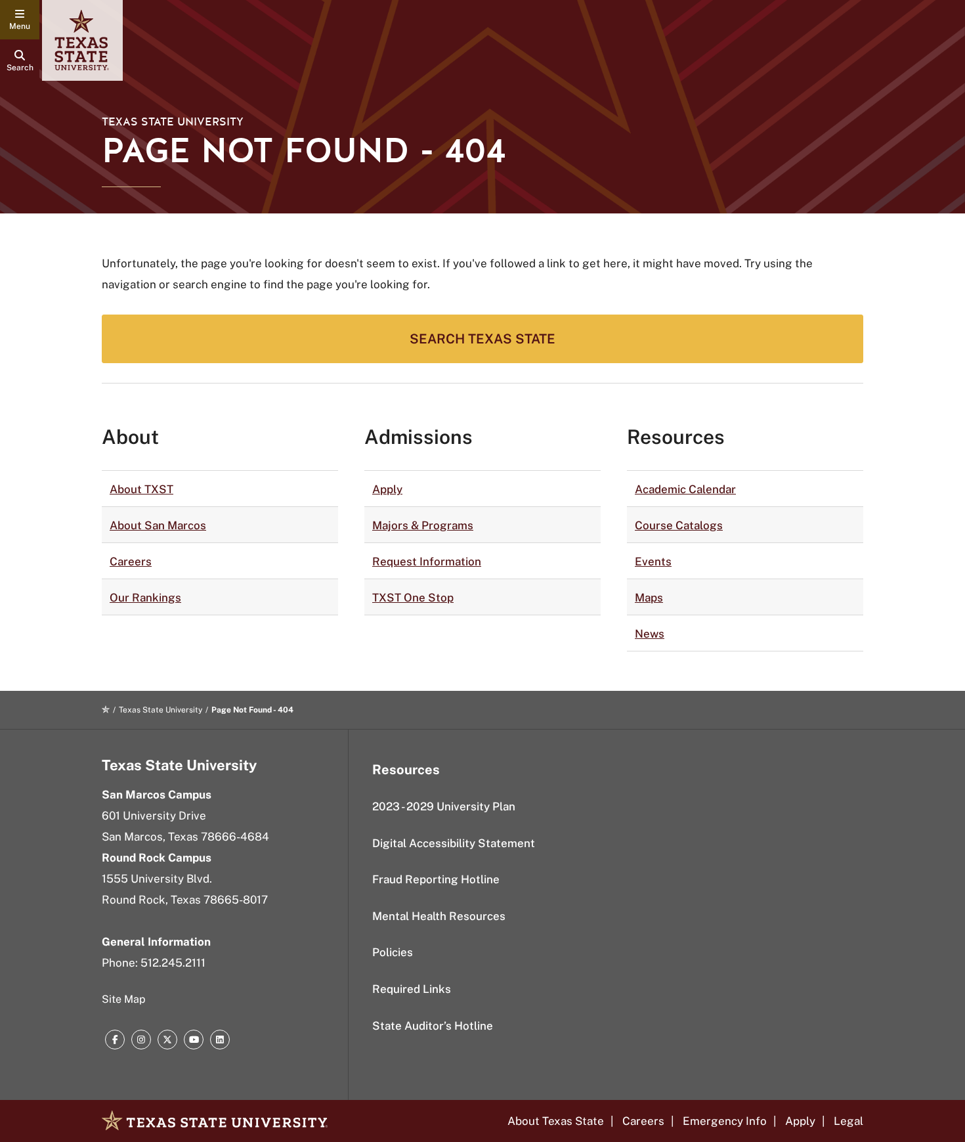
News (649, 633)
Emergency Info (725, 1121)
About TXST (141, 489)
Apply (387, 489)
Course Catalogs (679, 525)
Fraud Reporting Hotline (436, 879)
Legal (848, 1121)
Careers (131, 561)
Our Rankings (145, 597)
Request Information (426, 561)
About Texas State (555, 1121)
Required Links (411, 989)
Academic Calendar (685, 489)
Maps (649, 597)
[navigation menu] (19, 19)
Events (653, 561)
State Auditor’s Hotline (432, 1025)
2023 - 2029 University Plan (443, 806)
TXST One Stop (413, 597)
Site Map (124, 999)
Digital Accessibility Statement (453, 843)
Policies (392, 952)
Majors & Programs (422, 525)
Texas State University (173, 121)
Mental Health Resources (438, 916)
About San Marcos (158, 525)
